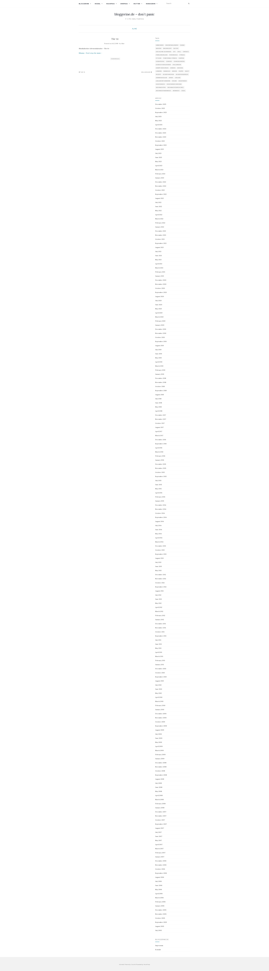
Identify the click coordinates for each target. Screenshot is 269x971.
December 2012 (160, 575)
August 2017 (159, 427)
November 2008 (160, 767)
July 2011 (158, 640)
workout (176, 90)
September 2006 (161, 873)
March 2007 (159, 849)
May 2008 (158, 791)
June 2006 (158, 885)
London (159, 71)
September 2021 (160, 243)
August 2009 (159, 730)
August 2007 (159, 828)
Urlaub (177, 77)
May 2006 (158, 889)
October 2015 (160, 472)
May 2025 (158, 121)
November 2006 (160, 865)
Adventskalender (171, 45)
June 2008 (158, 787)
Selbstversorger (182, 74)
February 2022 (160, 223)
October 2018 (160, 386)
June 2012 (158, 599)
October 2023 (160, 141)
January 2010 (159, 710)
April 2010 (158, 697)
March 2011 (159, 656)
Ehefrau (124, 4)
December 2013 (160, 546)
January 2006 (159, 906)
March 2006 (159, 898)
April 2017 (158, 431)
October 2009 (160, 722)
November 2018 (160, 382)
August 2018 (159, 395)
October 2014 (160, 513)
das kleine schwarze (163, 51)
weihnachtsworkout (163, 90)
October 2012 (160, 583)
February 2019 (160, 370)
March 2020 (159, 317)
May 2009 (158, 742)
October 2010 (160, 673)
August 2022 (159, 198)
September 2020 (161, 292)
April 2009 (159, 746)
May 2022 (158, 211)
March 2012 (159, 611)
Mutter (137, 4)
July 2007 (158, 832)
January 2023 (159, 178)
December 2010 (160, 669)
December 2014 (160, 505)
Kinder (172, 68)
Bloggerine (84, 4)
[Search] (188, 3)
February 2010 (160, 705)
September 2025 (161, 112)
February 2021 (160, 272)
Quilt (187, 71)
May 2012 (158, 603)
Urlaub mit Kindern (163, 81)
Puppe (181, 71)
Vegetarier (183, 81)
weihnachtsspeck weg (176, 87)
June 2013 (158, 566)
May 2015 (158, 489)
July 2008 (158, 783)
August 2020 (159, 296)
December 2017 (160, 415)
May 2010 (158, 693)
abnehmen (159, 45)
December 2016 (160, 440)
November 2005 (160, 914)
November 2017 (160, 419)
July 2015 (158, 480)
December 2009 (160, 714)
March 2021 (159, 268)
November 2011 (160, 628)
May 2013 (158, 570)
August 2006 (159, 877)
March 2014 (159, 542)
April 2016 (158, 448)
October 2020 (160, 288)
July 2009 (158, 734)
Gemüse (169, 61)
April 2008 (159, 795)
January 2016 (159, 460)
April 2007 (158, 844)
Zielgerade (146, 72)
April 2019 (158, 362)
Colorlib (133, 964)
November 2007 (160, 816)
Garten (181, 58)
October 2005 (160, 918)
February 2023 (160, 174)
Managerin (150, 4)
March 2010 (159, 701)
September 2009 (161, 726)
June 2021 (158, 256)
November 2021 (160, 235)
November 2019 (160, 333)
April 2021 (158, 264)
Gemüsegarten (179, 61)
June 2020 (158, 305)
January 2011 (159, 665)
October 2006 (160, 869)
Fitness (182, 55)
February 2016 (160, 456)
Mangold (167, 71)
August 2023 (159, 149)
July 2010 (158, 685)
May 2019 (158, 358)
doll (179, 51)
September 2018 (161, 390)
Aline (134, 29)
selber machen (168, 74)
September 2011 (160, 636)
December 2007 (160, 812)
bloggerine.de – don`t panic (134, 14)
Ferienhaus (115, 58)
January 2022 (159, 227)
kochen (180, 68)
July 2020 (158, 301)
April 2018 (158, 411)
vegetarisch (160, 84)
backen (158, 48)
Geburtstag (160, 61)
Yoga (183, 90)
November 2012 (160, 579)
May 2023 (158, 161)
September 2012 (160, 587)
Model (97, 4)
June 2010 (158, 689)
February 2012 (160, 615)
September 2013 (160, 554)
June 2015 (158, 485)
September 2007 (161, 824)
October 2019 (160, 337)
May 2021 (158, 260)
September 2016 (161, 444)
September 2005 (161, 922)
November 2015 (160, 468)
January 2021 (159, 276)
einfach (186, 51)
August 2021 (159, 247)
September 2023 (161, 145)
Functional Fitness (170, 58)
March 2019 (159, 366)
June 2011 (158, 644)
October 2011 (159, 632)
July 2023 (158, 153)
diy (174, 51)
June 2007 (158, 836)
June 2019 (158, 354)
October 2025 (160, 108)
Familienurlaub (161, 55)
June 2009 (158, 738)
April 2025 (158, 125)
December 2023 (160, 133)
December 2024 (160, 129)
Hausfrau (110, 4)
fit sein (158, 58)
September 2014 (161, 517)
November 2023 (160, 137)
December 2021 (160, 231)
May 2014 (158, 534)
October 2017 (160, 423)
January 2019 (159, 374)
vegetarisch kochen (174, 84)
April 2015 (158, 493)
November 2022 (160, 186)
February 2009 (160, 754)
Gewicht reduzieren (163, 64)
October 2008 (160, 771)
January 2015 (159, 501)
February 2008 (160, 804)
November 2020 (160, 284)
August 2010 (159, 681)
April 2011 (158, 652)
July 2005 (158, 930)
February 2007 (160, 853)
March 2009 (159, 750)
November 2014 (160, 509)
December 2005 (160, 910)
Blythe (176, 48)
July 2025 (158, 116)
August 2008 (159, 779)
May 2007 (158, 840)
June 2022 (158, 206)
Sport (171, 77)
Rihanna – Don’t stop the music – (90, 53)
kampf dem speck (162, 68)
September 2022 (161, 194)
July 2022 (158, 202)
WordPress (147, 964)
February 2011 (160, 660)
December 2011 (160, 624)
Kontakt (158, 950)
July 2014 (158, 525)
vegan (174, 81)
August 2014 (159, 521)
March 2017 (159, 435)
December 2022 (160, 182)
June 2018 (158, 403)
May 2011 (158, 648)
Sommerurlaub (161, 77)
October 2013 (160, 550)
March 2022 (159, 219)
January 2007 (159, 857)
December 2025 (160, 104)
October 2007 (160, 820)
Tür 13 (82, 72)
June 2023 (158, 157)
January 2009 (159, 759)
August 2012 (159, 591)
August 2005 (159, 926)
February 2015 (160, 497)
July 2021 (158, 251)
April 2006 (159, 894)
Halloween (177, 64)
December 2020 (160, 280)
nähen (174, 71)
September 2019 (161, 341)
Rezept (158, 74)
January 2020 (159, 325)
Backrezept (167, 48)
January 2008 (159, 808)
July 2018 (158, 399)
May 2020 (158, 309)
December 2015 (160, 464)
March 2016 (159, 452)
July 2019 (158, 350)
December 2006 (160, 861)
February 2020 (160, 321)
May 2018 (158, 407)
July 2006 (158, 881)
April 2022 (158, 215)
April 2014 (158, 538)
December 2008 (160, 763)
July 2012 (158, 595)
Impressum (159, 945)
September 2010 (161, 677)
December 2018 (160, 378)
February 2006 (160, 902)
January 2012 (159, 620)
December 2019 (160, 329)
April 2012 (158, 607)
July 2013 (158, 562)
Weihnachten (160, 87)
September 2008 (161, 775)
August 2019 (159, 345)
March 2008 (159, 799)
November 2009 (160, 718)
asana (182, 45)
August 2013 (159, 558)
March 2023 (159, 170)
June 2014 (158, 530)
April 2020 (158, 313)
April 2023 (158, 166)
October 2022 (160, 190)
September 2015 (161, 476)
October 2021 (160, 239)
